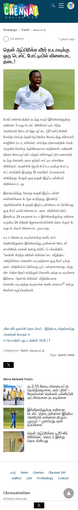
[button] (8, 365)
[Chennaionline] (21, 17)
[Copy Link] (26, 302)
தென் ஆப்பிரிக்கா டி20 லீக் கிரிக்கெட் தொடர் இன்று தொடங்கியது (47, 436)
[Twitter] (13, 302)
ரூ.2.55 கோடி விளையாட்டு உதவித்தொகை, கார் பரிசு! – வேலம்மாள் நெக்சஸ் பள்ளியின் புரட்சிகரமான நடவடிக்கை (50, 392)
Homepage (10, 29)
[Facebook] (6, 302)
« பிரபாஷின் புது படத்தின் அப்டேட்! (26, 340)
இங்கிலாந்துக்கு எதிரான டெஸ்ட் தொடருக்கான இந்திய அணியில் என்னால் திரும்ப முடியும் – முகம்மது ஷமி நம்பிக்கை (50, 417)
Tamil (25, 29)
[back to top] (68, 493)
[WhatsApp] (20, 302)
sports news (66, 355)
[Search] (52, 5)
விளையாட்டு (39, 29)
